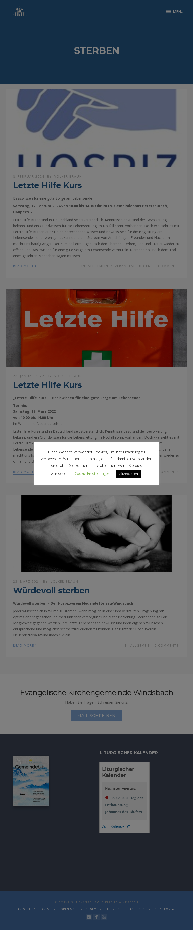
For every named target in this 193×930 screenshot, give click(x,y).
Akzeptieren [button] (128, 473)
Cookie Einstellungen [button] (92, 473)
